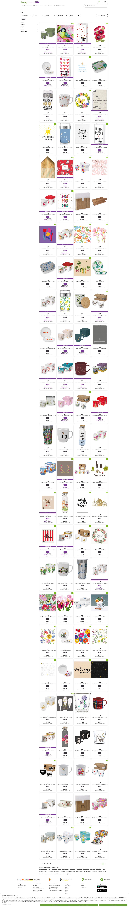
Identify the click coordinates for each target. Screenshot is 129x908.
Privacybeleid (36, 887)
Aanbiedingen (68, 885)
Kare (104, 869)
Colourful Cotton (102, 871)
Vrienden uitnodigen (21, 885)
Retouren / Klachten (53, 887)
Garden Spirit (57, 871)
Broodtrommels (87, 871)
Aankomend (83, 887)
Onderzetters (72, 869)
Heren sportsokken (51, 874)
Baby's (66, 887)
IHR (49, 869)
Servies (59, 869)
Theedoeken (79, 869)
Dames (22, 26)
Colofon (35, 885)
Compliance (35, 891)
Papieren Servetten (43, 869)
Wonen (22, 29)
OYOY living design (43, 871)
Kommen (63, 871)
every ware (92, 869)
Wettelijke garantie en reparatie (55, 890)
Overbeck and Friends (70, 871)
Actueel (82, 885)
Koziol (69, 874)
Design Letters (65, 869)
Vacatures (19, 887)
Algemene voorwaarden (38, 888)
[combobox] (96, 6)
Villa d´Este (54, 869)
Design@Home (79, 871)
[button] (105, 2)
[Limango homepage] (24, 2)
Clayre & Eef (94, 871)
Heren (22, 28)
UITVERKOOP (24, 31)
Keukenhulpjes (86, 869)
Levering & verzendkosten (54, 885)
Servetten (51, 871)
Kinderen (23, 24)
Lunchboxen (64, 874)
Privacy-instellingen (37, 890)
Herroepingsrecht (53, 888)
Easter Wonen (42, 874)
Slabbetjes (58, 874)
